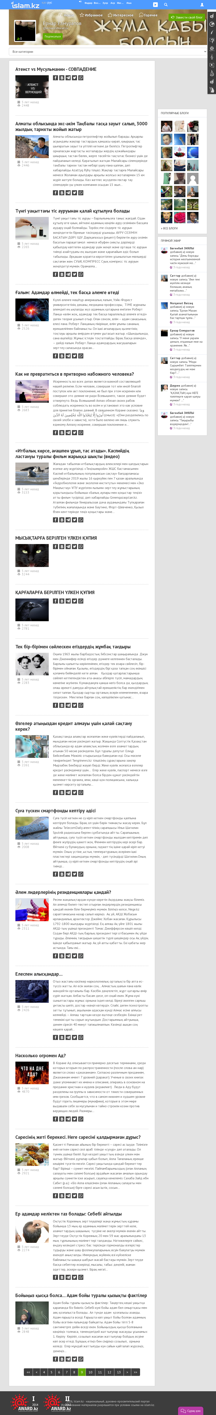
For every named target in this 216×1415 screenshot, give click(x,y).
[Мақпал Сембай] (179, 217)
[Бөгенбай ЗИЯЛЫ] (179, 152)
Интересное (123, 15)
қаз (44, 2)
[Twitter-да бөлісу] (74, 77)
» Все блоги (169, 228)
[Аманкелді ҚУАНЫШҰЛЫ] (179, 178)
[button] (190, 1411)
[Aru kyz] (166, 178)
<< (28, 1372)
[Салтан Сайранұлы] (166, 165)
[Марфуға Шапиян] (166, 152)
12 (109, 1372)
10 (90, 1372)
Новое (69, 15)
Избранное (94, 15)
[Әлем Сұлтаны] (166, 204)
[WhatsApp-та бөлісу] (80, 77)
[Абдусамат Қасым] (166, 126)
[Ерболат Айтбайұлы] (192, 139)
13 (119, 1372)
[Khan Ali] (179, 165)
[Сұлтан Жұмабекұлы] (192, 152)
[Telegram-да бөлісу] (68, 77)
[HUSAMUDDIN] (192, 204)
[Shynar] (192, 126)
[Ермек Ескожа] (192, 178)
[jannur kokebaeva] (166, 191)
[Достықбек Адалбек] (192, 217)
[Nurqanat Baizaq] (179, 139)
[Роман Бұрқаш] (166, 217)
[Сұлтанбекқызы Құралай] (192, 165)
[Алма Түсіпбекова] (179, 204)
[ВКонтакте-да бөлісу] (61, 77)
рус (49, 2)
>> (135, 1372)
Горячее (151, 15)
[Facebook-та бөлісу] (55, 77)
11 (100, 1372)
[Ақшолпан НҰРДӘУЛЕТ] (179, 126)
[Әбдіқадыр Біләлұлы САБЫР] (166, 139)
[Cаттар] (192, 191)
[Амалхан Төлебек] (179, 191)
